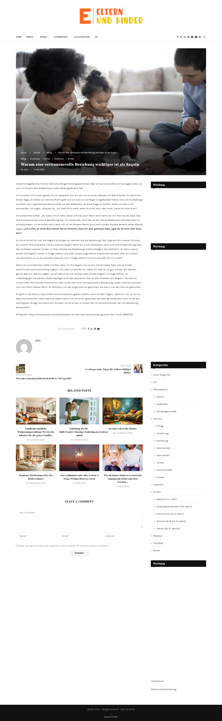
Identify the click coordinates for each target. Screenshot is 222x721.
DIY (96, 37)
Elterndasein (60, 37)
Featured (158, 484)
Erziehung (162, 440)
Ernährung (163, 433)
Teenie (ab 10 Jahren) (168, 528)
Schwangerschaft (166, 411)
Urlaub (160, 477)
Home (18, 37)
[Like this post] (85, 328)
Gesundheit (163, 455)
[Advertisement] (175, 213)
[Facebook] (177, 37)
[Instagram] (185, 37)
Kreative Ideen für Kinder (123, 428)
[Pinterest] (188, 37)
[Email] (196, 37)
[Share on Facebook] (88, 328)
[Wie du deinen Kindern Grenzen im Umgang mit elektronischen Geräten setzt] (123, 457)
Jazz (26, 169)
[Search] (204, 37)
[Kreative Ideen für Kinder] (123, 411)
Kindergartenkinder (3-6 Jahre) (174, 506)
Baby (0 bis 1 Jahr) (167, 499)
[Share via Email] (98, 328)
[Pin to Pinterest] (95, 328)
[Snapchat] (200, 37)
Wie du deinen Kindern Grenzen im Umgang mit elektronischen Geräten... (123, 479)
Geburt (160, 396)
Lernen (160, 462)
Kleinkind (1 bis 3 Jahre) (170, 513)
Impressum (157, 681)
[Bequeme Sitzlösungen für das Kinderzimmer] (36, 457)
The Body (158, 543)
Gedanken (162, 404)
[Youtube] (192, 37)
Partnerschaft (164, 469)
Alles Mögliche (82, 37)
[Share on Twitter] (91, 328)
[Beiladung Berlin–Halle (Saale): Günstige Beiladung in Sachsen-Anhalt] (79, 411)
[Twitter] (181, 37)
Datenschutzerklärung (163, 689)
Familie (29, 37)
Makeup (157, 535)
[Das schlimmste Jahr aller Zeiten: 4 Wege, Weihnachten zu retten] (79, 457)
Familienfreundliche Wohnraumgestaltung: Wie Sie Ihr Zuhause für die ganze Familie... (35, 432)
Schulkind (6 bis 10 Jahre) (171, 521)
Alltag (49, 152)
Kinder (43, 37)
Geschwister (164, 448)
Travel (156, 550)
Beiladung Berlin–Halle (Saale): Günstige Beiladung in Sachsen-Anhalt (84, 432)
